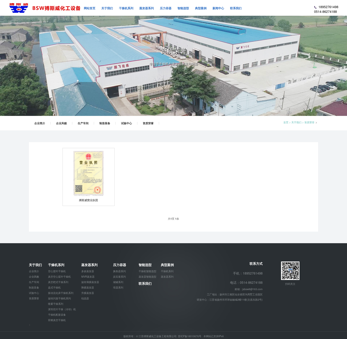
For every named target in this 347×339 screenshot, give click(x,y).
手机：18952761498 (248, 273)
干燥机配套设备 (57, 314)
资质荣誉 (148, 123)
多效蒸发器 (87, 271)
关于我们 (296, 122)
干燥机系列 (56, 264)
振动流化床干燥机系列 (60, 293)
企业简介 (39, 123)
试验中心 (126, 123)
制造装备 (104, 123)
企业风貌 (61, 123)
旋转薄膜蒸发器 (90, 282)
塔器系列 (118, 287)
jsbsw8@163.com (252, 289)
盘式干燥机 (54, 287)
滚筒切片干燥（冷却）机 (62, 309)
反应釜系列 (119, 276)
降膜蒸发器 (87, 287)
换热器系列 (119, 271)
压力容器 (119, 264)
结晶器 (85, 298)
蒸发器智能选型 (147, 276)
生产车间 (83, 123)
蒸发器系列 (89, 264)
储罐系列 (118, 282)
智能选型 (145, 264)
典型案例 (167, 264)
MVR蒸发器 (88, 276)
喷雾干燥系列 (55, 303)
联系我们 (145, 283)
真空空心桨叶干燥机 (59, 276)
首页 (285, 122)
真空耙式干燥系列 (58, 282)
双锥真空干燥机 (57, 320)
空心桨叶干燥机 (57, 271)
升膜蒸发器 (87, 293)
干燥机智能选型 (147, 271)
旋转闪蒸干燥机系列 (59, 298)
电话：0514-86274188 (246, 282)
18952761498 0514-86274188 (326, 9)
